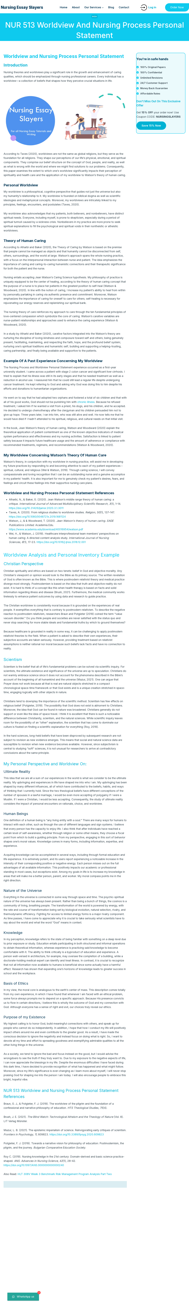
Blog (111, 7)
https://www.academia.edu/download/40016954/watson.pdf (46, 529)
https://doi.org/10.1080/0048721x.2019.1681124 (37, 516)
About (76, 7)
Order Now (177, 7)
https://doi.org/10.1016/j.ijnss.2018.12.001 (61, 542)
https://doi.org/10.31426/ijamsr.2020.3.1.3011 (36, 508)
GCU (94, 16)
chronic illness (85, 401)
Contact (124, 7)
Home (63, 7)
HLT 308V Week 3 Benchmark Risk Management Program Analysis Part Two (65, 1174)
